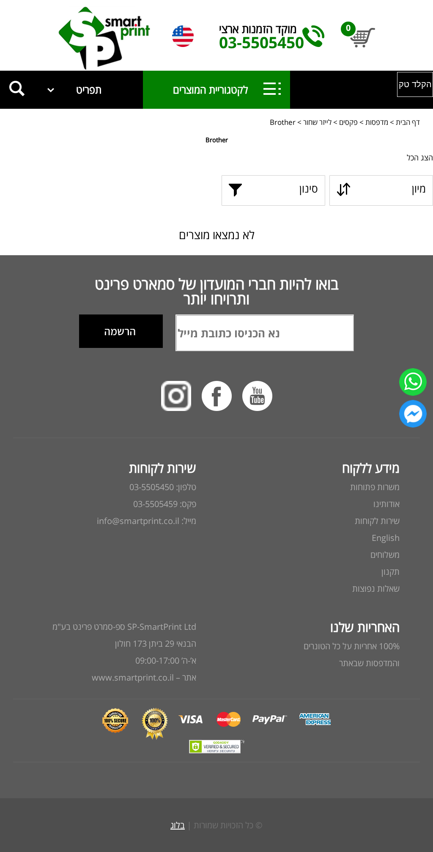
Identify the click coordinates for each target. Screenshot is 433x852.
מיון (419, 188)
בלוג (177, 825)
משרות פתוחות (375, 487)
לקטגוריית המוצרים (203, 90)
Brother (283, 122)
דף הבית (408, 122)
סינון (308, 188)
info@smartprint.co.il (138, 521)
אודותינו (386, 504)
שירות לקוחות (377, 521)
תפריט (88, 90)
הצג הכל (420, 157)
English (386, 537)
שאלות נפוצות (376, 588)
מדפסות (376, 122)
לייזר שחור (317, 122)
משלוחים (385, 554)
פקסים (348, 122)
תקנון (390, 571)
